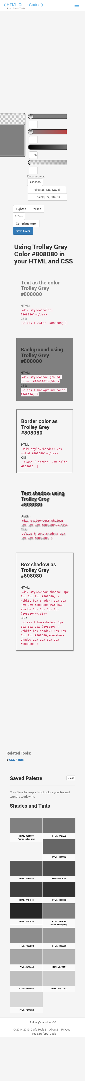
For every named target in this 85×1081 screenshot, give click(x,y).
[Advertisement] (42, 64)
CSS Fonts (16, 759)
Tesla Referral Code (44, 1033)
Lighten (21, 209)
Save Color (23, 231)
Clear (71, 777)
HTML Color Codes (23, 4)
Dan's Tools (37, 1029)
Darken (36, 209)
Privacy (65, 1029)
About (52, 1029)
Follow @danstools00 (42, 1022)
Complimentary (26, 223)
